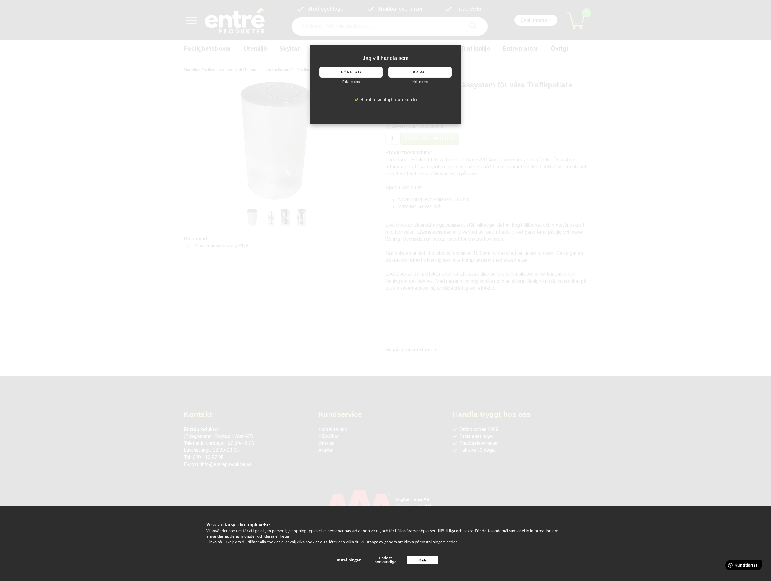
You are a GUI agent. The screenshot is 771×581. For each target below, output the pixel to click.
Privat (420, 72)
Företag (351, 72)
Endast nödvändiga (385, 559)
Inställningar (349, 560)
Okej (422, 560)
